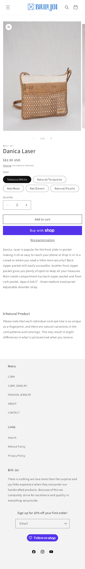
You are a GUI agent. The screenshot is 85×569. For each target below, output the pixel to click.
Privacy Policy (16, 455)
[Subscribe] (65, 523)
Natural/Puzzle (65, 188)
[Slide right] (51, 138)
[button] (8, 7)
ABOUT (12, 403)
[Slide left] (33, 138)
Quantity (8, 197)
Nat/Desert (37, 188)
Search (12, 437)
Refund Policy (17, 446)
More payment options (42, 239)
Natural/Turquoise (49, 179)
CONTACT (14, 412)
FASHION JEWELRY (19, 394)
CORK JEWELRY (17, 386)
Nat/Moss (13, 188)
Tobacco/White (17, 179)
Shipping (7, 165)
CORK (11, 376)
